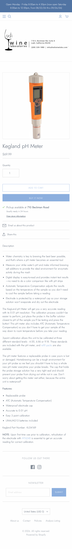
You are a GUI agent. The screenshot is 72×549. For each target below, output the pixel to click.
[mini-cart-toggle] (66, 16)
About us (14, 520)
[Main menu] (4, 16)
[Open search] (9, 16)
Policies (38, 520)
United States (34, 511)
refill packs (46, 345)
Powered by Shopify (36, 534)
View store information (16, 216)
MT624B (26, 438)
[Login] (60, 16)
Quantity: (7, 165)
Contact (26, 520)
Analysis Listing (53, 520)
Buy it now (36, 198)
